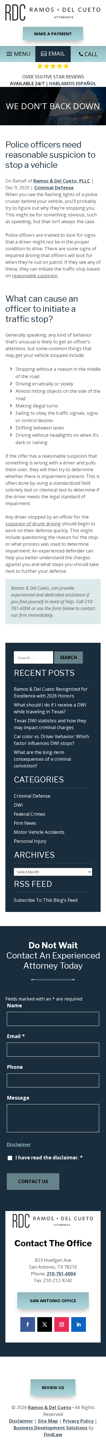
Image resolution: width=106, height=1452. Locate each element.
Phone (15, 1066)
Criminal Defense (54, 188)
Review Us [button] (53, 1387)
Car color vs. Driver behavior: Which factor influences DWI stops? (51, 739)
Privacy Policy (78, 1421)
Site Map (48, 1421)
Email (16, 1036)
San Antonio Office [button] (53, 1300)
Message (18, 1097)
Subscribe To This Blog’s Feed (45, 900)
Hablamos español (72, 83)
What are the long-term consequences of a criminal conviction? (42, 759)
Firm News (25, 823)
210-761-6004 (61, 1274)
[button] (18, 52)
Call (91, 54)
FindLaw (53, 1434)
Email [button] (56, 53)
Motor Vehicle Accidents (39, 832)
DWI (18, 805)
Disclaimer (19, 1144)
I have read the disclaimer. (49, 1158)
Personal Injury (30, 841)
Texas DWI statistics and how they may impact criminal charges (50, 724)
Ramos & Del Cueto (49, 1407)
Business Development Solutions (50, 1428)
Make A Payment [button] (53, 33)
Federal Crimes (29, 814)
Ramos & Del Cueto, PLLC (61, 181)
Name (14, 1005)
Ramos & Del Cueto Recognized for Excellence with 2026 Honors (51, 692)
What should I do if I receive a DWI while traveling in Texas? (50, 708)
